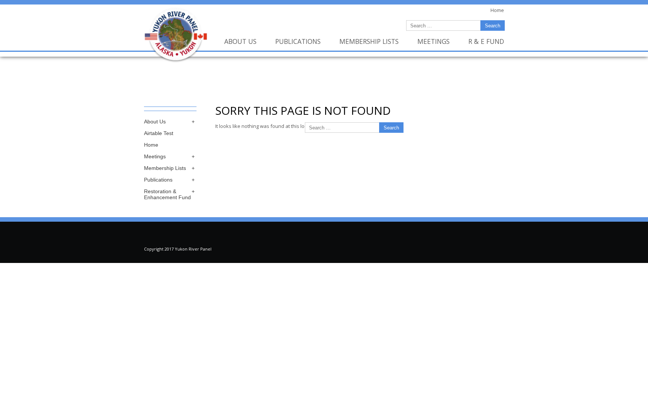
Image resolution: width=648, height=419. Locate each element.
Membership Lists (369, 41)
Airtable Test (158, 133)
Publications (298, 41)
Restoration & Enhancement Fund (167, 194)
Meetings (433, 41)
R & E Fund (486, 41)
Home (151, 145)
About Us (240, 41)
